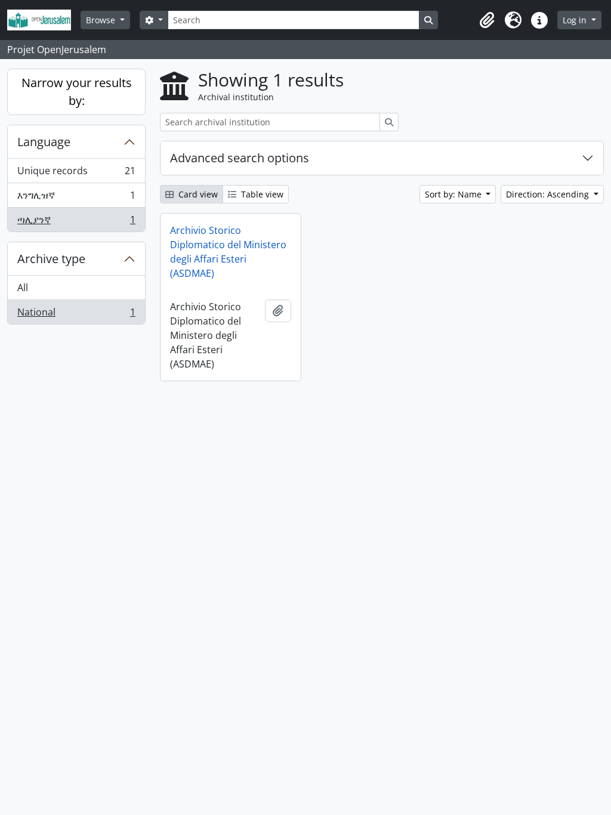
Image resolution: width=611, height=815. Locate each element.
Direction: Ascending (548, 194)
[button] (487, 20)
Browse (102, 20)
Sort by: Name (454, 194)
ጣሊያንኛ (76, 222)
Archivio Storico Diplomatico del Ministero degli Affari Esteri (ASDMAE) (228, 252)
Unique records (76, 173)
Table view (261, 194)
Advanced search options (239, 158)
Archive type (51, 259)
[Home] (44, 20)
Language (43, 142)
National (76, 314)
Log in (576, 20)
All (22, 287)
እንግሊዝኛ (76, 198)
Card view (197, 194)
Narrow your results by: (76, 92)
